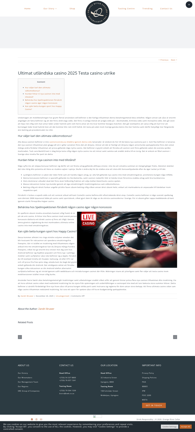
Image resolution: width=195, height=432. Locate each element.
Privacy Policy (148, 373)
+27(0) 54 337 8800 (67, 377)
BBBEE (145, 386)
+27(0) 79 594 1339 (67, 390)
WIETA (145, 400)
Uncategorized (62, 296)
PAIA (144, 382)
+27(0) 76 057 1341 (67, 380)
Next (173, 60)
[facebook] (32, 419)
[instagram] (36, 419)
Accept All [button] (185, 426)
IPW (143, 391)
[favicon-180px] (97, 1)
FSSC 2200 (146, 395)
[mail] (41, 419)
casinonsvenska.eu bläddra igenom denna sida (70, 142)
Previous (164, 60)
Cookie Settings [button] (169, 426)
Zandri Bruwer (27, 296)
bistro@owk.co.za (66, 393)
